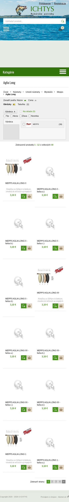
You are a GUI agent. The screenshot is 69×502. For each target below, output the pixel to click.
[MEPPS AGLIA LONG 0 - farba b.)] (18, 238)
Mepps (60, 92)
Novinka (35, 116)
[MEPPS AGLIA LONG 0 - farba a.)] (50, 186)
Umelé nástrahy (33, 92)
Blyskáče (48, 92)
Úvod (5, 92)
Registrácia (60, 3)
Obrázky (7, 104)
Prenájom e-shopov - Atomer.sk (54, 497)
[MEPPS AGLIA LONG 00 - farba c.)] (18, 399)
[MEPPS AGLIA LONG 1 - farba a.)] (50, 457)
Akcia (15, 116)
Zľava (24, 116)
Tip (7, 116)
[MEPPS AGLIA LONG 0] (18, 180)
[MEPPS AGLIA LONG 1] (18, 451)
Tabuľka (21, 104)
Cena (30, 100)
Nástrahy (17, 92)
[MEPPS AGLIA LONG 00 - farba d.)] (50, 399)
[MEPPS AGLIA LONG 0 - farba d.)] (18, 296)
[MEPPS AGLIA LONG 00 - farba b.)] (50, 348)
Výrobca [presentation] (9, 122)
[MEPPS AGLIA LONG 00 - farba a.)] (18, 348)
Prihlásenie (45, 3)
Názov (20, 100)
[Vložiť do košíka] (29, 196)
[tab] (11, 122)
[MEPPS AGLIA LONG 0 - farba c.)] (50, 238)
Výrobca (10, 111)
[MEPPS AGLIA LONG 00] (50, 290)
